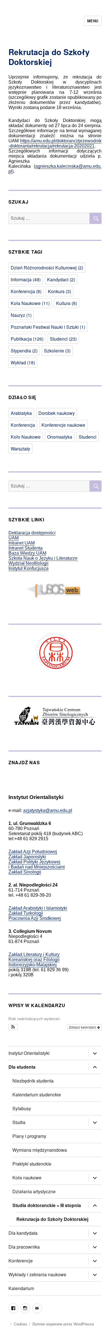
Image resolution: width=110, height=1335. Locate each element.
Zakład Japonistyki (27, 856)
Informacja (26, 279)
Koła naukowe (26, 1177)
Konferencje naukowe (63, 425)
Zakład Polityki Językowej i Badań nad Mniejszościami (36, 864)
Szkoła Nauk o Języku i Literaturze (43, 558)
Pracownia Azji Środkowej (34, 918)
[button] (13, 1027)
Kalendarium (21, 1288)
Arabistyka (21, 413)
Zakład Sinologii (24, 872)
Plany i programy (29, 1136)
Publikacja (27, 339)
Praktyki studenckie (31, 1163)
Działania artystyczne (34, 1191)
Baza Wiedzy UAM (27, 553)
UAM (13, 537)
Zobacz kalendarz (83, 1027)
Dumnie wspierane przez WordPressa (63, 1324)
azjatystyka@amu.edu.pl (47, 810)
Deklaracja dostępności (32, 532)
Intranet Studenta (25, 548)
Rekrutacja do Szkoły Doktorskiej (52, 1219)
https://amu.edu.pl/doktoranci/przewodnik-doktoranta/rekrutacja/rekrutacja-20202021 (55, 143)
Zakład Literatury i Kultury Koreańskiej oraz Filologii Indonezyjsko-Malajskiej (34, 959)
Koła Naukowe (30, 303)
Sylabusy (21, 1108)
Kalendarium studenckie (36, 1094)
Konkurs (59, 291)
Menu (92, 20)
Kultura (66, 303)
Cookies (20, 1324)
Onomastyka (59, 437)
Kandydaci (61, 279)
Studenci (63, 339)
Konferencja (26, 291)
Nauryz (21, 315)
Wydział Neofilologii (28, 563)
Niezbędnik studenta (33, 1080)
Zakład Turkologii (25, 913)
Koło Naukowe (26, 437)
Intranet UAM (21, 543)
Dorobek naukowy (56, 413)
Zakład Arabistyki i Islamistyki (37, 908)
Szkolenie (57, 350)
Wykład (23, 362)
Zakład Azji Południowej (32, 851)
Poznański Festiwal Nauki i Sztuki (48, 327)
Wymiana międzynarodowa (39, 1150)
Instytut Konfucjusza (28, 568)
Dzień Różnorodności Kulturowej (47, 267)
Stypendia (24, 350)
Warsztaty (20, 448)
